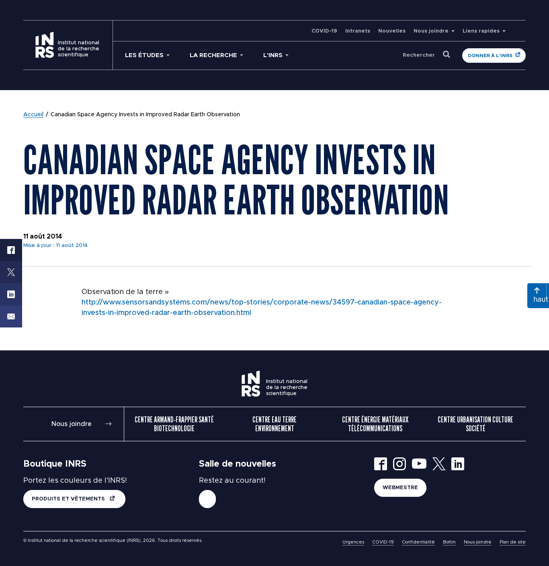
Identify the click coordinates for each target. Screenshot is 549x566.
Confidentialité (418, 542)
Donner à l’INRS (490, 55)
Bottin (449, 542)
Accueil (33, 114)
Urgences (353, 542)
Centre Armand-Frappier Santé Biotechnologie (174, 424)
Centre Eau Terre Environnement (274, 424)
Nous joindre (431, 31)
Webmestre (400, 487)
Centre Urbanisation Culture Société (475, 424)
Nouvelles (392, 31)
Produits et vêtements (69, 499)
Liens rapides (481, 31)
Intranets (357, 31)
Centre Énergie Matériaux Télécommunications (375, 424)
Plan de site (513, 542)
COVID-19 (324, 31)
